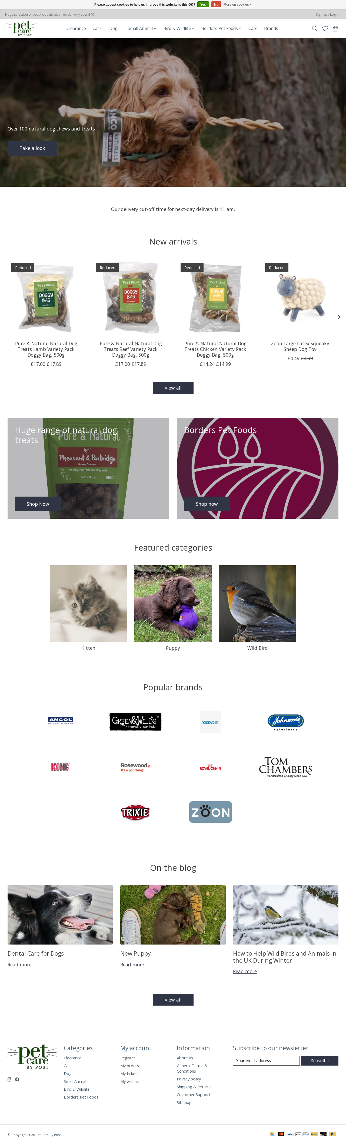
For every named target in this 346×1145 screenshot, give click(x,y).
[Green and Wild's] (135, 722)
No (216, 4)
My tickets (129, 1073)
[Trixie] (135, 813)
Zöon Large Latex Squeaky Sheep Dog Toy (300, 346)
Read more (19, 964)
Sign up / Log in (327, 14)
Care (253, 28)
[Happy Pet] (210, 722)
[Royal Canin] (210, 767)
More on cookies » (238, 4)
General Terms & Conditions (192, 1068)
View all (173, 387)
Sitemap (184, 1102)
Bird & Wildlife (76, 1089)
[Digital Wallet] (302, 1134)
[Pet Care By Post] (21, 28)
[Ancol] (60, 722)
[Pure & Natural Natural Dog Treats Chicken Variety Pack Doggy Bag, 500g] (215, 297)
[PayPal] (314, 1134)
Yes (203, 4)
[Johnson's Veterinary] (285, 722)
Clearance (76, 28)
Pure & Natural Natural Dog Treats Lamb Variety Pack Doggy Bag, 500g (46, 349)
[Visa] (290, 1134)
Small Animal (75, 1081)
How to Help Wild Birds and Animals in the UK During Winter (285, 956)
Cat (67, 1065)
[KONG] (60, 767)
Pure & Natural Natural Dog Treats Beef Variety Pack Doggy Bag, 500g (130, 349)
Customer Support (194, 1094)
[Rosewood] (135, 767)
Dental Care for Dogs (36, 953)
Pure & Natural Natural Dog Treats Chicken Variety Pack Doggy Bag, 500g (215, 349)
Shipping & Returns (194, 1086)
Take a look (32, 148)
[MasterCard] (281, 1134)
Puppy (173, 648)
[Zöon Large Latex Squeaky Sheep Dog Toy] (300, 297)
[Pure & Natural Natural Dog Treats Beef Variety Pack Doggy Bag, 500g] (130, 297)
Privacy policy (189, 1079)
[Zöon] (210, 813)
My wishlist (130, 1081)
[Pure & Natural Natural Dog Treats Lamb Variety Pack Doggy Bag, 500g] (46, 297)
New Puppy (135, 953)
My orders (129, 1065)
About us (185, 1057)
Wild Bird (257, 648)
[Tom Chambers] (285, 767)
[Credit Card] (272, 1134)
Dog (68, 1073)
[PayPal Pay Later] (332, 1134)
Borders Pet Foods (81, 1097)
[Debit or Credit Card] (323, 1134)
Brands (271, 28)
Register (127, 1057)
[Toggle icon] (314, 29)
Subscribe (320, 1060)
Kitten (88, 648)
